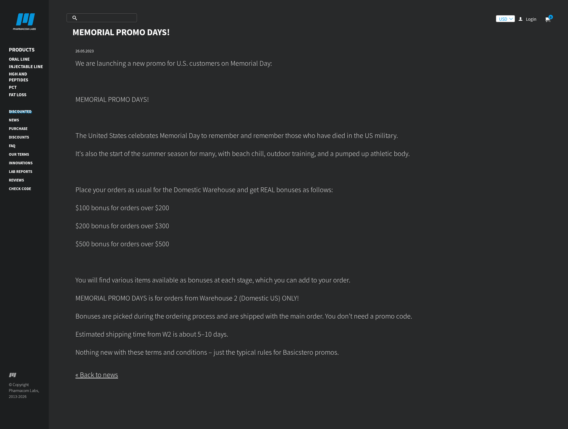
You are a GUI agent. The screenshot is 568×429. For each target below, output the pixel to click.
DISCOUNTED (20, 111)
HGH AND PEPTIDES (18, 77)
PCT (13, 87)
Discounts (19, 137)
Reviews (16, 180)
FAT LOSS (17, 94)
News (14, 120)
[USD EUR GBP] (505, 18)
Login (531, 19)
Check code (20, 188)
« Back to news (96, 374)
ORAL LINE (19, 59)
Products (22, 49)
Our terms (19, 154)
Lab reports (20, 171)
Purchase (18, 128)
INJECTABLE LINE (26, 66)
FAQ (12, 145)
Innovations (21, 163)
